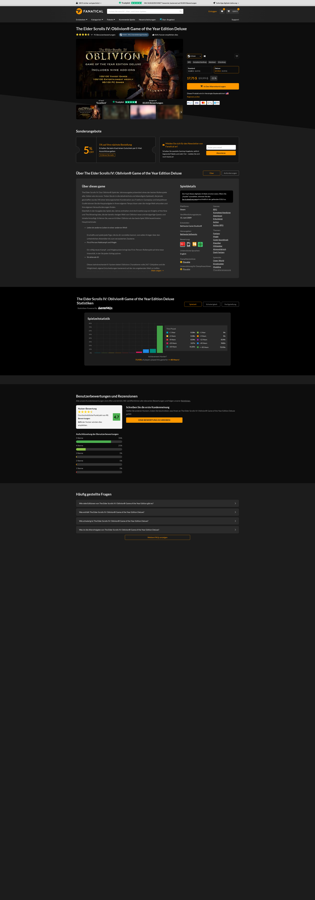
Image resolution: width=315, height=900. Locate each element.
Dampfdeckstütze (187, 259)
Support (235, 19)
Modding (217, 267)
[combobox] (156, 11)
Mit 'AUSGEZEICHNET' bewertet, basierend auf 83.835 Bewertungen (170, 3)
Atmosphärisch (219, 249)
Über (212, 173)
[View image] (116, 112)
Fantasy (216, 233)
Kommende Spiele (127, 19)
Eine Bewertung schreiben (154, 420)
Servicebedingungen (189, 199)
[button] (89, 3)
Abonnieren (221, 153)
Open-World (218, 260)
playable (186, 262)
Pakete (110, 19)
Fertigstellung (230, 304)
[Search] (180, 11)
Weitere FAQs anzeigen (157, 537)
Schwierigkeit (211, 304)
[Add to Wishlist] (237, 56)
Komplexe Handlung (199, 62)
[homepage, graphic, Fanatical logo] (89, 11)
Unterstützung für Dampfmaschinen (195, 266)
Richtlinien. (185, 401)
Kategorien (96, 19)
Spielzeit (193, 304)
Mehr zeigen (156, 270)
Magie (215, 236)
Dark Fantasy (218, 252)
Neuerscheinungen (147, 19)
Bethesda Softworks (188, 234)
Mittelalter (217, 246)
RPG (189, 62)
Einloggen (212, 11)
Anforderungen (230, 173)
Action (216, 222)
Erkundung (221, 62)
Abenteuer (212, 62)
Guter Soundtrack (220, 240)
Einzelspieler (218, 264)
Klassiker (217, 243)
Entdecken (81, 19)
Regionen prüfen (193, 97)
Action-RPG (218, 225)
